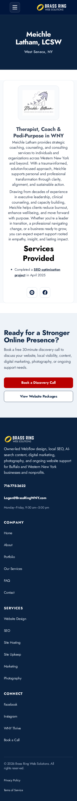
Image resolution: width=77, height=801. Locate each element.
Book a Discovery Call (38, 382)
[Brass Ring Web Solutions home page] (19, 439)
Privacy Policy (12, 780)
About (8, 544)
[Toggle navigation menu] (15, 7)
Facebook (10, 704)
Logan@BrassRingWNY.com (25, 497)
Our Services (13, 568)
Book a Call (12, 739)
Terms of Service (13, 790)
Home (8, 532)
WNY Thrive (12, 728)
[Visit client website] (32, 292)
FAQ (7, 580)
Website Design (15, 618)
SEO (7, 630)
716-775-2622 (15, 485)
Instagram (10, 716)
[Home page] (51, 7)
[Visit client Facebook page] (45, 292)
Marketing (11, 666)
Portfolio (9, 556)
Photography (12, 678)
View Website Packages (38, 396)
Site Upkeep (12, 654)
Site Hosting (12, 642)
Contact (9, 592)
